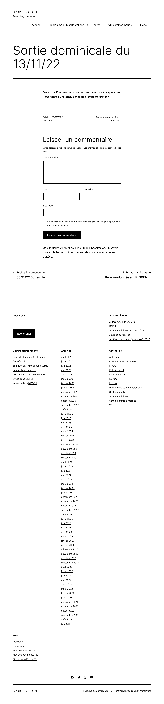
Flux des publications (24, 650)
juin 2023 (66, 523)
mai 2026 (66, 370)
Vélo (111, 405)
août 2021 (66, 619)
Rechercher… (20, 315)
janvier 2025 (68, 440)
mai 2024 (66, 475)
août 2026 (66, 357)
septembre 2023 (70, 510)
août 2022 (66, 567)
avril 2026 (66, 374)
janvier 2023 (68, 545)
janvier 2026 (68, 387)
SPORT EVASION (25, 12)
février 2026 (67, 383)
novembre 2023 (69, 501)
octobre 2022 (68, 558)
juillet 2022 (67, 571)
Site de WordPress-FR (25, 659)
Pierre (49, 120)
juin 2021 (66, 624)
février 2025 (67, 435)
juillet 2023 (67, 518)
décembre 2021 (69, 602)
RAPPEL (113, 326)
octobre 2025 (68, 400)
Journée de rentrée (119, 335)
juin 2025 (66, 418)
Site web (48, 205)
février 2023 (67, 540)
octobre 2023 (68, 505)
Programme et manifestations (66, 24)
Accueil (35, 24)
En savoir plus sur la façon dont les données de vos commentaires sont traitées (80, 252)
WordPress (145, 691)
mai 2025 (66, 422)
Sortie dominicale (118, 396)
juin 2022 (66, 575)
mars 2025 (67, 431)
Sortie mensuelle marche (122, 400)
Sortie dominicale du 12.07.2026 (126, 330)
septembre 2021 (70, 615)
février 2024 (68, 488)
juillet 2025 (67, 414)
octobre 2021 (68, 610)
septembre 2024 (70, 457)
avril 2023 (66, 532)
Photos (96, 24)
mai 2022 (66, 580)
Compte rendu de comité (122, 361)
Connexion (19, 646)
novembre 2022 (69, 554)
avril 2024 (66, 479)
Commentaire (50, 157)
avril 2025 (66, 427)
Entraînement (116, 370)
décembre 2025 (69, 392)
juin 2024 (66, 470)
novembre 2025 (69, 396)
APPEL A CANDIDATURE (122, 321)
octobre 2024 (68, 453)
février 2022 (67, 593)
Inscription (18, 641)
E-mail (88, 189)
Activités (114, 357)
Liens (143, 24)
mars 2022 (67, 588)
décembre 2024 (69, 444)
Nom (46, 189)
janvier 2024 (68, 492)
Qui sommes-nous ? (120, 24)
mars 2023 (67, 536)
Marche (113, 379)
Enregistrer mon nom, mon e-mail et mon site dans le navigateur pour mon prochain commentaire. (83, 223)
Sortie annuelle (117, 392)
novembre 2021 (69, 606)
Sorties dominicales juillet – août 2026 (129, 339)
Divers (112, 365)
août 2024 (66, 462)
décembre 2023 (69, 497)
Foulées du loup (117, 374)
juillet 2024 (67, 466)
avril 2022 (66, 584)
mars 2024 (67, 484)
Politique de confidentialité (97, 691)
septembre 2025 (70, 405)
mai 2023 (66, 527)
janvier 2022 (68, 597)
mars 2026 (67, 379)
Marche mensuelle (36, 374)
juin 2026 (66, 365)
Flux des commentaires (25, 654)
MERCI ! (30, 379)
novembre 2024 (70, 448)
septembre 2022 (70, 562)
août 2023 (66, 514)
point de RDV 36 (98, 96)
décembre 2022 (69, 549)
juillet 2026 (67, 361)
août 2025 (66, 409)
